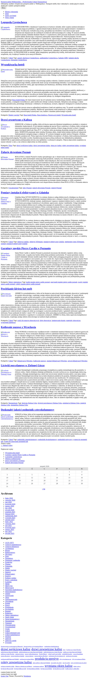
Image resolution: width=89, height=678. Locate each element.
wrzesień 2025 (10, 518)
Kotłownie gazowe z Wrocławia (18, 327)
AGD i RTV (9, 543)
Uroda (7, 629)
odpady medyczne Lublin (54, 654)
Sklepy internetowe (15, 282)
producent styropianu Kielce (27, 659)
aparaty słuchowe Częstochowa (28, 58)
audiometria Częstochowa (49, 58)
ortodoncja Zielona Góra (71, 403)
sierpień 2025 (9, 520)
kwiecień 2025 (10, 527)
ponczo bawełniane (78, 654)
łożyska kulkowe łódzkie (33, 668)
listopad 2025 (9, 514)
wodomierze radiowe (38, 666)
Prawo (7, 605)
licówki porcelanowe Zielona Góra (50, 403)
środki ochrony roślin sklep (72, 668)
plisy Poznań (27, 188)
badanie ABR (63, 58)
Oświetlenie (9, 601)
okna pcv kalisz (56, 145)
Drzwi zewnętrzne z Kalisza (16, 119)
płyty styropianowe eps (65, 659)
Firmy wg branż (10, 16)
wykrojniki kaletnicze (8, 322)
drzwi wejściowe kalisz (25, 145)
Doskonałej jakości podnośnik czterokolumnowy (27, 409)
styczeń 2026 (9, 510)
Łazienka (8, 582)
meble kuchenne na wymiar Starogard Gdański (31, 652)
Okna (10, 145)
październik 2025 (11, 516)
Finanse (8, 564)
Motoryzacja (9, 588)
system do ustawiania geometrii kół (16, 441)
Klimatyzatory (10, 574)
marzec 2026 (9, 506)
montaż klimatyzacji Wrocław (57, 361)
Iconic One (4, 676)
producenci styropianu (71, 656)
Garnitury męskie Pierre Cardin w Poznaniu (26, 248)
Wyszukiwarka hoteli (12, 64)
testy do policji (66, 662)
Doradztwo (9, 558)
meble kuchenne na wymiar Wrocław (53, 652)
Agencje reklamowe (12, 547)
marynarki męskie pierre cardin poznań (64, 282)
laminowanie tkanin (58, 320)
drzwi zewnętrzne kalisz (41, 145)
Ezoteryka (8, 562)
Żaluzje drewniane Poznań (16, 152)
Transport (8, 623)
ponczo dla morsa (5, 656)
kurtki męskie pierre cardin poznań (38, 282)
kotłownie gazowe (39, 361)
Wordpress (27, 676)
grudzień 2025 (10, 512)
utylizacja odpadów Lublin (7, 666)
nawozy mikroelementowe (31, 654)
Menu (3, 8)
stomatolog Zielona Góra (19, 405)
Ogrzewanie (9, 596)
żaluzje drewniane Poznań (41, 188)
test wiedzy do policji (56, 662)
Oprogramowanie (11, 599)
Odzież (7, 594)
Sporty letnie (9, 617)
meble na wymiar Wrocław (7, 654)
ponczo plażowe (29, 656)
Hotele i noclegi (13, 115)
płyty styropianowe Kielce (78, 659)
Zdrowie (8, 639)
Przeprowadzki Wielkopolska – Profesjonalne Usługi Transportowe (24, 2)
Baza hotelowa (42, 115)
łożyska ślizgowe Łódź (58, 668)
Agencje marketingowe (13, 545)
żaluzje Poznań (56, 188)
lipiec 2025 (9, 522)
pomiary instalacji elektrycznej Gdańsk (14, 244)
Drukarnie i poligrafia (12, 560)
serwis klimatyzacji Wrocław (77, 361)
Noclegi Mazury (43, 654)
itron (64, 649)
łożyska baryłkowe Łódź (7, 668)
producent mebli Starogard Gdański (10, 659)
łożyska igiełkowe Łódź (20, 668)
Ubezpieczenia (10, 625)
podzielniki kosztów (67, 654)
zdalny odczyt (77, 666)
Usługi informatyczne (12, 633)
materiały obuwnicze (73, 320)
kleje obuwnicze (45, 320)
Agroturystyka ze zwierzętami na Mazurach (12, 646)
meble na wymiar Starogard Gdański (72, 652)
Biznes (7, 550)
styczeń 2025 (9, 533)
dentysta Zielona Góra (29, 403)
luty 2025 (8, 531)
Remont (8, 611)
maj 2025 (8, 526)
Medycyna (8, 586)
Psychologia (9, 609)
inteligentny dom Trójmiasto (74, 242)
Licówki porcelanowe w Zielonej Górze (23, 365)
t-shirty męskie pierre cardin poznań (28, 284)
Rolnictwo (8, 613)
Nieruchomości (10, 592)
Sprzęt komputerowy (12, 619)
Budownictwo (10, 552)
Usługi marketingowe (12, 635)
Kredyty (8, 576)
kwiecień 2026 (10, 504)
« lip (43, 489)
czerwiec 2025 (10, 524)
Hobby (7, 568)
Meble (7, 584)
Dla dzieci (8, 554)
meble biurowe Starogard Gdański (9, 652)
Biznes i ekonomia (11, 12)
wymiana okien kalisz (59, 665)
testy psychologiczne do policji (79, 662)
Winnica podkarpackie (13, 459)
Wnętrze (8, 637)
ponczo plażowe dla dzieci (41, 656)
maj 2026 (8, 502)
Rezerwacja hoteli (54, 115)
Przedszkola (9, 607)
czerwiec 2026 (10, 500)
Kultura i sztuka (10, 578)
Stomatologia (12, 403)
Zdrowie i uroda (10, 641)
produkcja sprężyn (47, 658)
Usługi (10, 58)
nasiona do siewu (19, 654)
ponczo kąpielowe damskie (17, 656)
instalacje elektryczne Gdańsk (54, 242)
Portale (7, 603)
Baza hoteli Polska (18, 100)
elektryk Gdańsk (23, 242)
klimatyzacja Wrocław (24, 361)
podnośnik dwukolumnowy (47, 439)
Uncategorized (13, 188)
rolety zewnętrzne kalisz (70, 145)
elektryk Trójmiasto (36, 242)
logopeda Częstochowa (19, 60)
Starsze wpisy (6, 445)
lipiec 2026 (9, 498)
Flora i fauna (9, 17)
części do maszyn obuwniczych (28, 320)
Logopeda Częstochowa (14, 22)
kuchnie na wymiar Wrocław (73, 649)
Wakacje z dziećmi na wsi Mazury (23, 666)
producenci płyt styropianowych (57, 656)
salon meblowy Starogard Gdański (41, 662)
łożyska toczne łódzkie (46, 668)
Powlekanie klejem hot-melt (16, 288)
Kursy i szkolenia (11, 580)
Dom (7, 14)
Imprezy (8, 572)
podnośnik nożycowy (65, 439)
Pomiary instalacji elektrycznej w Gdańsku (25, 192)
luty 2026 (8, 508)
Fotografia (8, 566)
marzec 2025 (9, 529)
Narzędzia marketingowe (13, 590)
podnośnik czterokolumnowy (27, 439)
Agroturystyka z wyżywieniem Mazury (33, 646)
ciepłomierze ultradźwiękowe (51, 646)
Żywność (8, 643)
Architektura (9, 548)
